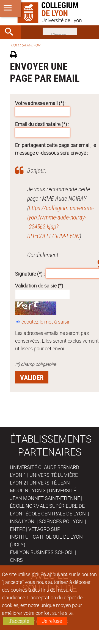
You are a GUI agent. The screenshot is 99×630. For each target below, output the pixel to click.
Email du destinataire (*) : (42, 124)
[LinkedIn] (60, 31)
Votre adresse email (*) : (41, 103)
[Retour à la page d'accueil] (49, 12)
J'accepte (19, 621)
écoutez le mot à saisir (45, 321)
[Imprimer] (15, 55)
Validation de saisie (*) (39, 285)
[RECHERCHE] (11, 32)
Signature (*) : (30, 273)
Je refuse (52, 621)
